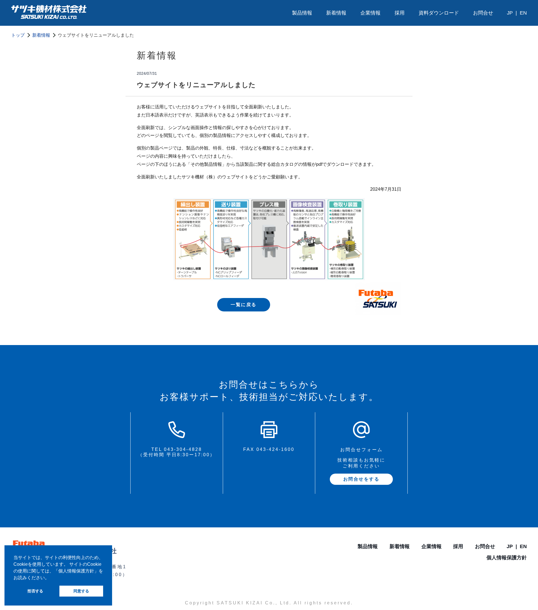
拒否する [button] (35, 591)
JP (510, 13)
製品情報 (302, 13)
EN (523, 13)
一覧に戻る (244, 304)
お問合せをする (361, 479)
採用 (400, 13)
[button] (51, 578)
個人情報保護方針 (506, 557)
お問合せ (483, 13)
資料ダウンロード (439, 13)
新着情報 (336, 13)
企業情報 (370, 13)
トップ (18, 35)
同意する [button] (81, 591)
